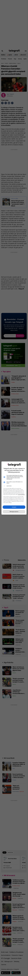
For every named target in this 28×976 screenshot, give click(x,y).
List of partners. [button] (21, 494)
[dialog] (14, 488)
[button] (14, 486)
